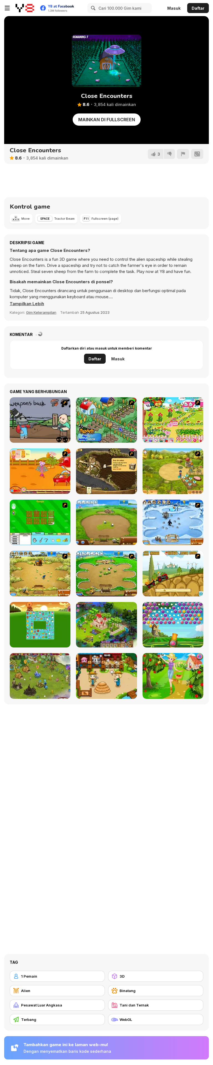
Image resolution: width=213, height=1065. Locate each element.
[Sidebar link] (7, 8)
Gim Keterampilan (41, 312)
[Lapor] (183, 154)
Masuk (174, 8)
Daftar (198, 8)
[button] (27, 304)
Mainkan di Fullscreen (106, 119)
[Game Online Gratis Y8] (25, 8)
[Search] (92, 8)
